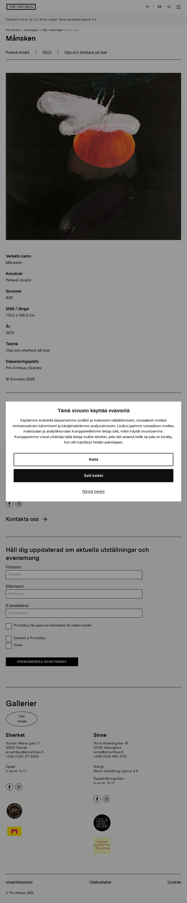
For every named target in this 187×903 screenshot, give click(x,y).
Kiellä (93, 459)
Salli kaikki (93, 475)
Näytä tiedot (93, 491)
